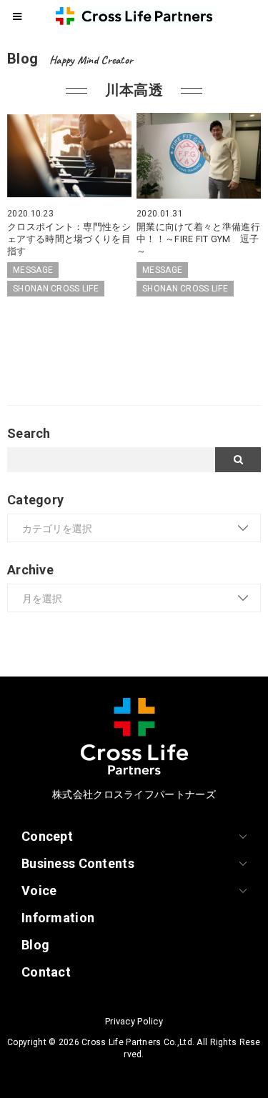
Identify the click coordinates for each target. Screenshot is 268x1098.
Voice (38, 890)
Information (57, 917)
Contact (46, 971)
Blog (35, 944)
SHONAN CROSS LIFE (56, 289)
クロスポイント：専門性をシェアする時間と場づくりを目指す (69, 238)
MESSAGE (33, 270)
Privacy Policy (134, 1021)
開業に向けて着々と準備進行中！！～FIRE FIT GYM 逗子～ (198, 238)
